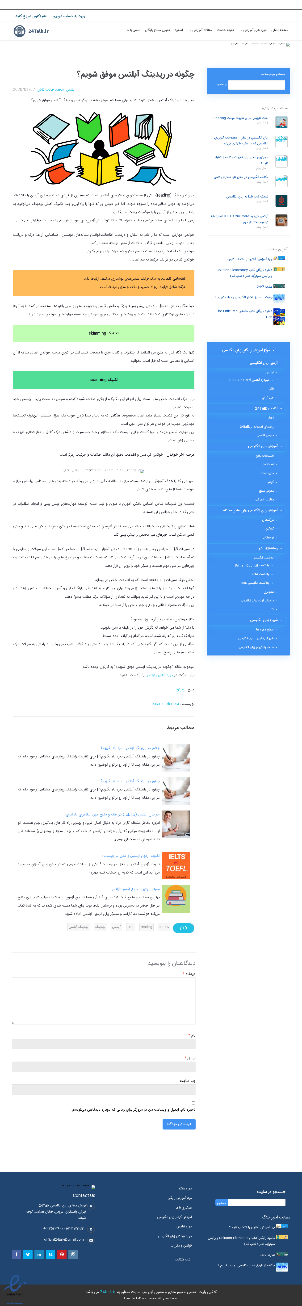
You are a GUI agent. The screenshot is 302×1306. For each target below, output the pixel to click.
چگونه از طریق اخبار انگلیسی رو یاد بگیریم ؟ (243, 297)
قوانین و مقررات (181, 1246)
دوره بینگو (185, 1189)
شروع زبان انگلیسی (264, 620)
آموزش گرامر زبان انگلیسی (174, 1217)
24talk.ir (108, 1292)
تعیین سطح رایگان (157, 30)
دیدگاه (189, 974)
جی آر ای (268, 397)
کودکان (269, 528)
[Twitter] (28, 1254)
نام (192, 1036)
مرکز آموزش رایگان (180, 1198)
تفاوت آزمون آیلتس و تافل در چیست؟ (131, 856)
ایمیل (190, 1058)
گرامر (271, 482)
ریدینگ (100, 927)
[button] (184, 1260)
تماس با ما (133, 30)
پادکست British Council (252, 565)
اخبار (271, 417)
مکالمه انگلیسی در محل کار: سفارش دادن (241, 177)
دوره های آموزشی (255, 30)
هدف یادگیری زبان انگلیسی (256, 647)
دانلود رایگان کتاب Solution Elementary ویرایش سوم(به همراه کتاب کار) (244, 273)
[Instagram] (73, 1254)
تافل (271, 388)
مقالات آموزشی (202, 30)
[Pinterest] (62, 1254)
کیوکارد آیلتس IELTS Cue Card (247, 380)
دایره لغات (267, 473)
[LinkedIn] (39, 1254)
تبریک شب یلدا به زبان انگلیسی (247, 197)
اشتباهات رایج (265, 455)
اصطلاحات (267, 464)
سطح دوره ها (265, 629)
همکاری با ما (184, 1208)
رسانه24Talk (268, 548)
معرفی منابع (266, 491)
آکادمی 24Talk (266, 409)
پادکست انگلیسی (263, 557)
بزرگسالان (268, 520)
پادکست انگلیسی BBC (255, 583)
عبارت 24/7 (264, 287)
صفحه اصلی (279, 30)
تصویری (269, 592)
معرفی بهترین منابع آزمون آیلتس (135, 889)
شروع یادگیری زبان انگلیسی (256, 638)
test (131, 927)
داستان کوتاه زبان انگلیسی (257, 600)
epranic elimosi (165, 704)
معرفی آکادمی (265, 435)
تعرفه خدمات (225, 30)
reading (146, 927)
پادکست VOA (260, 574)
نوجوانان (268, 537)
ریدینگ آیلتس (78, 927)
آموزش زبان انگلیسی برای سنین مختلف (250, 510)
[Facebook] (16, 1254)
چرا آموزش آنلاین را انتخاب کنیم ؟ (249, 259)
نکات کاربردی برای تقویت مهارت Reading (241, 118)
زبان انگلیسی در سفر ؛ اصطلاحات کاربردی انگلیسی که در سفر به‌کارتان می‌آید (241, 141)
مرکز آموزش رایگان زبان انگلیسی (246, 350)
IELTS (164, 927)
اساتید (179, 30)
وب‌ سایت (188, 1081)
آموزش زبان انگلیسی (263, 446)
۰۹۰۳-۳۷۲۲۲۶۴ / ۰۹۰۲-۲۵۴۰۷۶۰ (63, 1229)
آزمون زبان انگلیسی (264, 363)
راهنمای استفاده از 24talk (257, 426)
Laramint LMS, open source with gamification (151, 1298)
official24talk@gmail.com (64, 1240)
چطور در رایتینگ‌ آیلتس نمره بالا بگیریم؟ (130, 748)
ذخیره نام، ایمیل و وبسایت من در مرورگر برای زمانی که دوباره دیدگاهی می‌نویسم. (133, 1110)
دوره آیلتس (184, 1227)
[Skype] (50, 1254)
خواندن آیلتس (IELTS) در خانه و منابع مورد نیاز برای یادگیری (113, 814)
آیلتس (71, 90)
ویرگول (180, 689)
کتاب (271, 609)
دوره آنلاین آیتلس (159, 675)
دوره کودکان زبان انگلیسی (175, 1236)
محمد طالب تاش (51, 90)
